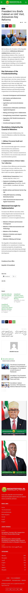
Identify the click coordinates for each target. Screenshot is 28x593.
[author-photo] (14, 349)
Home (3, 6)
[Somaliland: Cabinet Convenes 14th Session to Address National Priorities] (5, 384)
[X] (6, 25)
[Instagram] (10, 589)
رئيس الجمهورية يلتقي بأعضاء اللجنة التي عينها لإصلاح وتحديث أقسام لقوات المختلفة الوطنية (7, 334)
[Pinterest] (10, 25)
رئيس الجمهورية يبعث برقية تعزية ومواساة (12, 546)
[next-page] (5, 390)
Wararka (4, 537)
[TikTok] (14, 589)
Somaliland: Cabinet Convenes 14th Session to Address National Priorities (18, 384)
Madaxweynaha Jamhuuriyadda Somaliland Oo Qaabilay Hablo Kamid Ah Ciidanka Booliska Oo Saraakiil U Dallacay (14, 540)
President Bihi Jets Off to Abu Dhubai (7, 294)
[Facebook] (3, 25)
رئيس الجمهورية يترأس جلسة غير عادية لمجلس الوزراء (20, 333)
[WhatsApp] (13, 25)
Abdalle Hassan (14, 351)
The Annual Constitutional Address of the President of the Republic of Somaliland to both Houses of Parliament (18, 368)
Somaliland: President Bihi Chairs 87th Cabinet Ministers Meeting (7, 307)
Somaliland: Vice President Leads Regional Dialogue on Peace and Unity (18, 377)
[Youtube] (21, 589)
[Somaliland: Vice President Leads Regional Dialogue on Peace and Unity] (5, 377)
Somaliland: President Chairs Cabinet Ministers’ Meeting (19, 296)
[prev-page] (3, 390)
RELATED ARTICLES (8, 359)
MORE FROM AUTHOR (8, 361)
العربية (3, 545)
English (7, 6)
